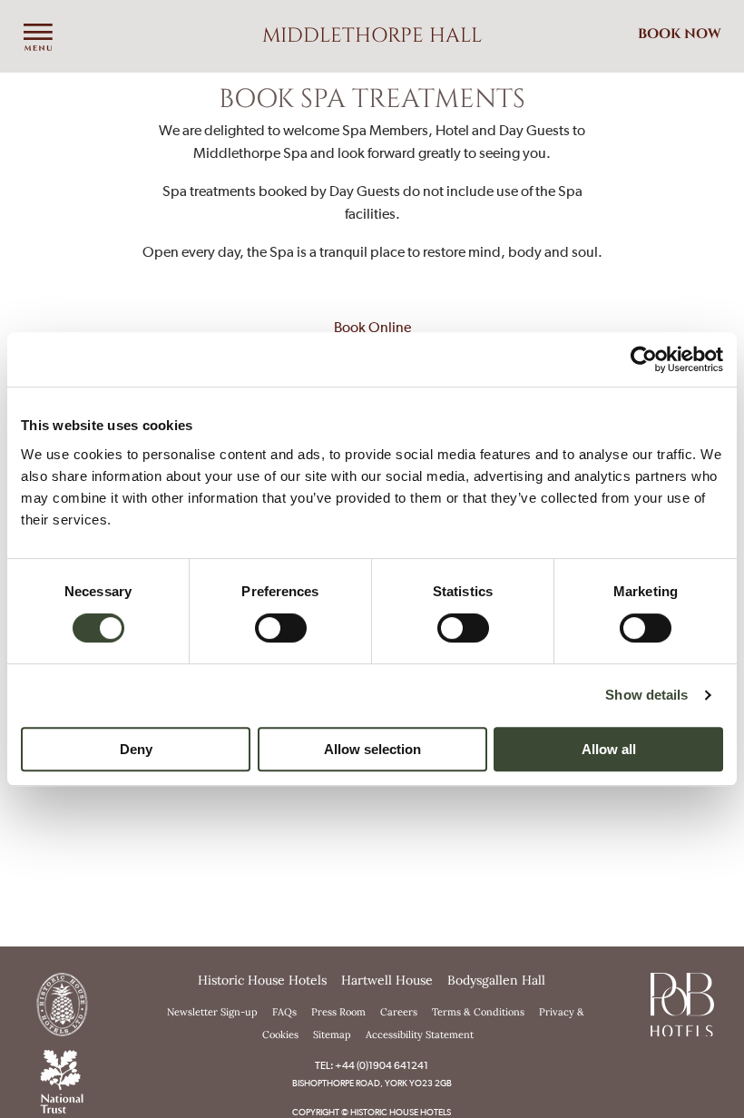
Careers (398, 1011)
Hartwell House (387, 980)
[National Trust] (61, 1080)
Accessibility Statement (420, 1034)
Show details (646, 694)
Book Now (679, 34)
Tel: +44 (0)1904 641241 (371, 1065)
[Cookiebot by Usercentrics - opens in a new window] (643, 359)
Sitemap (332, 1034)
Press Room (338, 1011)
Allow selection (372, 749)
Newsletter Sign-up (212, 1011)
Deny (136, 749)
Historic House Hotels (262, 980)
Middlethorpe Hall (372, 36)
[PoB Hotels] (682, 1003)
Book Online (372, 327)
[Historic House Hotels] (61, 1003)
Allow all (609, 749)
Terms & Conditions (478, 1011)
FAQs (284, 1011)
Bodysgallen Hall (496, 980)
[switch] (281, 627)
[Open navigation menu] (38, 38)
